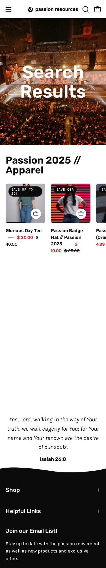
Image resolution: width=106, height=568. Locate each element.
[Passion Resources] (53, 9)
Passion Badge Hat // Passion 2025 (67, 237)
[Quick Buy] (36, 214)
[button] (85, 9)
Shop (13, 489)
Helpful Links (23, 511)
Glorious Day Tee (23, 230)
